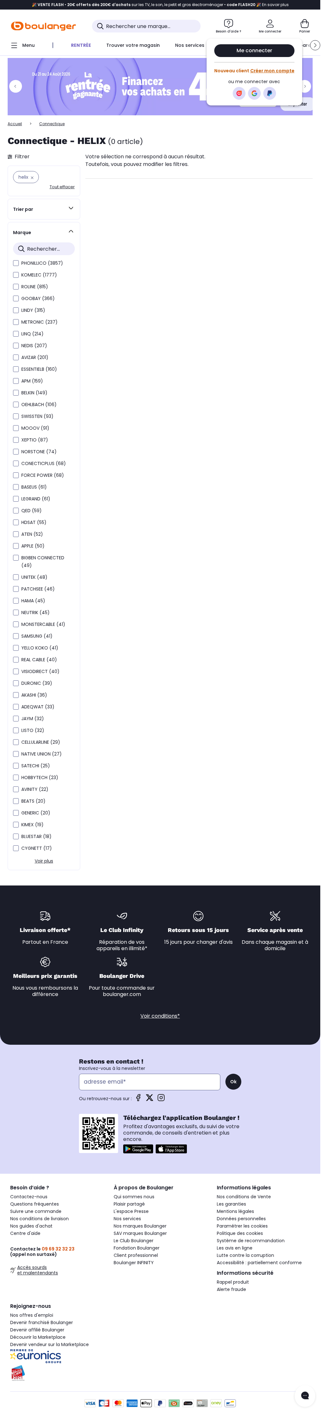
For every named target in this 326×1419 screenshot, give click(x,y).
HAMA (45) (33, 601)
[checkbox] (16, 263)
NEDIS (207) (34, 345)
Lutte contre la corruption (245, 1255)
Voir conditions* (160, 1016)
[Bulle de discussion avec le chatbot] (305, 1396)
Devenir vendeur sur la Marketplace (49, 1344)
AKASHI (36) (34, 695)
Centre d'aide (25, 1233)
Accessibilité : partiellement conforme (259, 1262)
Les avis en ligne (234, 1248)
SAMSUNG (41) (37, 636)
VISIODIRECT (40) (40, 671)
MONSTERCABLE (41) (43, 624)
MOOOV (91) (35, 428)
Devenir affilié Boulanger (37, 1330)
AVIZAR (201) (34, 357)
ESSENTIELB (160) (39, 369)
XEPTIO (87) (34, 440)
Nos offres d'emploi (31, 1315)
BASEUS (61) (34, 487)
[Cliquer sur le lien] (163, 86)
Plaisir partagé (129, 1204)
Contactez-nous (28, 1196)
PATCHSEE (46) (38, 589)
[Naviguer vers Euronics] (56, 1356)
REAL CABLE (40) (39, 659)
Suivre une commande (35, 1211)
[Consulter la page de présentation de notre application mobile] (138, 1148)
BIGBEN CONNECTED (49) (42, 562)
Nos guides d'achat (31, 1226)
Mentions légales (235, 1211)
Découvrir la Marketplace (38, 1337)
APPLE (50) (33, 546)
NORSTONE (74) (39, 451)
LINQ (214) (32, 334)
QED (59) (31, 510)
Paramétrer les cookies (242, 1226)
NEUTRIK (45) (35, 612)
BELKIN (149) (34, 393)
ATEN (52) (32, 534)
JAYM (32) (32, 718)
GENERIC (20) (35, 813)
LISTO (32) (32, 730)
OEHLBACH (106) (39, 404)
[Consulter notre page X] (149, 1099)
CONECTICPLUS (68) (43, 463)
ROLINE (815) (34, 286)
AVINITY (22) (34, 789)
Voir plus (44, 861)
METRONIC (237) (39, 322)
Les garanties (231, 1204)
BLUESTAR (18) (36, 836)
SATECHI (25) (35, 766)
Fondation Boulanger (136, 1248)
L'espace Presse (131, 1211)
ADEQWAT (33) (37, 707)
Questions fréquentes (34, 1204)
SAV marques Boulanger (140, 1233)
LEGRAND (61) (35, 499)
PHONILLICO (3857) (42, 263)
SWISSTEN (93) (37, 416)
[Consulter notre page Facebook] (138, 1099)
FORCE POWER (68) (42, 475)
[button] (315, 45)
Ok (233, 1082)
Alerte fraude (231, 1289)
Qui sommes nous (134, 1196)
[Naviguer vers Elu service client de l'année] (56, 1373)
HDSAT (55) (33, 522)
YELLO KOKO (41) (39, 648)
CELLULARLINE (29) (40, 742)
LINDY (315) (33, 310)
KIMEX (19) (32, 824)
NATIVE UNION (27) (41, 754)
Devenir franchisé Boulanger (41, 1322)
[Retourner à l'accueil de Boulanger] (43, 26)
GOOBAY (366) (38, 298)
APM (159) (32, 381)
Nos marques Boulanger (140, 1226)
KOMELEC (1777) (39, 275)
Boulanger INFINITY (134, 1262)
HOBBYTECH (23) (39, 777)
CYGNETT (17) (36, 848)
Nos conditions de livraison (39, 1218)
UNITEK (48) (34, 577)
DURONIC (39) (36, 683)
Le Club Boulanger (133, 1240)
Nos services (127, 1218)
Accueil (15, 123)
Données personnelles (241, 1218)
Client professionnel (136, 1255)
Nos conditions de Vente (244, 1196)
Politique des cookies (240, 1233)
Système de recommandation (251, 1240)
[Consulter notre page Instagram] (161, 1099)
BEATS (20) (33, 801)
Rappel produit (233, 1282)
